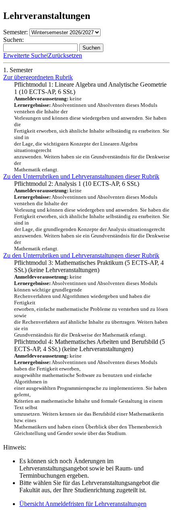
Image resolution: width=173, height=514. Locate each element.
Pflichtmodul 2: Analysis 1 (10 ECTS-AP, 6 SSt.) (92, 216)
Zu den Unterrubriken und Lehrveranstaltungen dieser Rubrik (81, 176)
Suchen (91, 48)
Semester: (15, 32)
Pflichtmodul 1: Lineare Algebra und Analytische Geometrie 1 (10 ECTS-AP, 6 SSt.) (92, 127)
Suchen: (13, 39)
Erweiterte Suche (25, 55)
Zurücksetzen (65, 55)
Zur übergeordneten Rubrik (38, 77)
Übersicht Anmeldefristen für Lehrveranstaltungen (82, 503)
